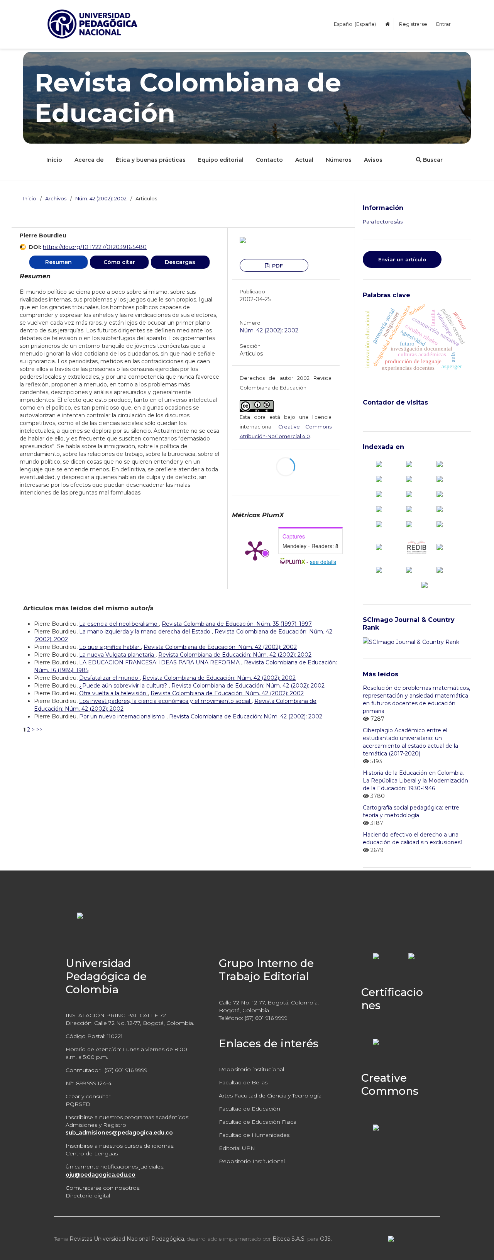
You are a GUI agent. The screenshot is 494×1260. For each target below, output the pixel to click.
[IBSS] (379, 508)
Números (339, 159)
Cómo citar (119, 262)
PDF (277, 265)
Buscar (432, 159)
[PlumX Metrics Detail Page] (255, 550)
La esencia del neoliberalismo (119, 623)
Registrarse (413, 24)
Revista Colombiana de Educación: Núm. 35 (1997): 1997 (237, 623)
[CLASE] (379, 478)
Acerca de (88, 159)
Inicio (54, 159)
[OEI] (439, 523)
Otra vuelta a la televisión (113, 693)
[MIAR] (379, 523)
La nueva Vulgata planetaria (117, 654)
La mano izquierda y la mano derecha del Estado (145, 631)
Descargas (180, 262)
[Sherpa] (409, 569)
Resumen (58, 262)
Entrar (443, 24)
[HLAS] (439, 493)
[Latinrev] (439, 546)
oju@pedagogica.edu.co (100, 1174)
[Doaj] (439, 478)
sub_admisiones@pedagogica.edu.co (119, 1132)
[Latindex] (439, 508)
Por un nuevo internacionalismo (122, 716)
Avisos (373, 159)
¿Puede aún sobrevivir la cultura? (124, 685)
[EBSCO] (379, 493)
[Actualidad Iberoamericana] (439, 463)
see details (323, 562)
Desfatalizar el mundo (109, 677)
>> (39, 729)
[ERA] (409, 493)
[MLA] (409, 523)
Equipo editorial (221, 159)
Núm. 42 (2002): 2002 (101, 198)
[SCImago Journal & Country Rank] (411, 641)
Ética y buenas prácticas (151, 159)
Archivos (55, 198)
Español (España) (355, 24)
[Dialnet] (409, 478)
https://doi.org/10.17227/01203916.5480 (95, 247)
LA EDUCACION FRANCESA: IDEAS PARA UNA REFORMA (160, 662)
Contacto (269, 159)
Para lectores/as (383, 221)
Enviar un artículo (402, 259)
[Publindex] (409, 463)
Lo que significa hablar (110, 647)
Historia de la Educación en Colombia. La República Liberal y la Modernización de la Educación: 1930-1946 (415, 780)
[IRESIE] (409, 508)
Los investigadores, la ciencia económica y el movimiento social (165, 701)
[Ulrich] (439, 569)
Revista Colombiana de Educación (188, 98)
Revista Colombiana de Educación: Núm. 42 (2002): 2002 (220, 647)
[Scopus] (379, 463)
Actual (304, 159)
